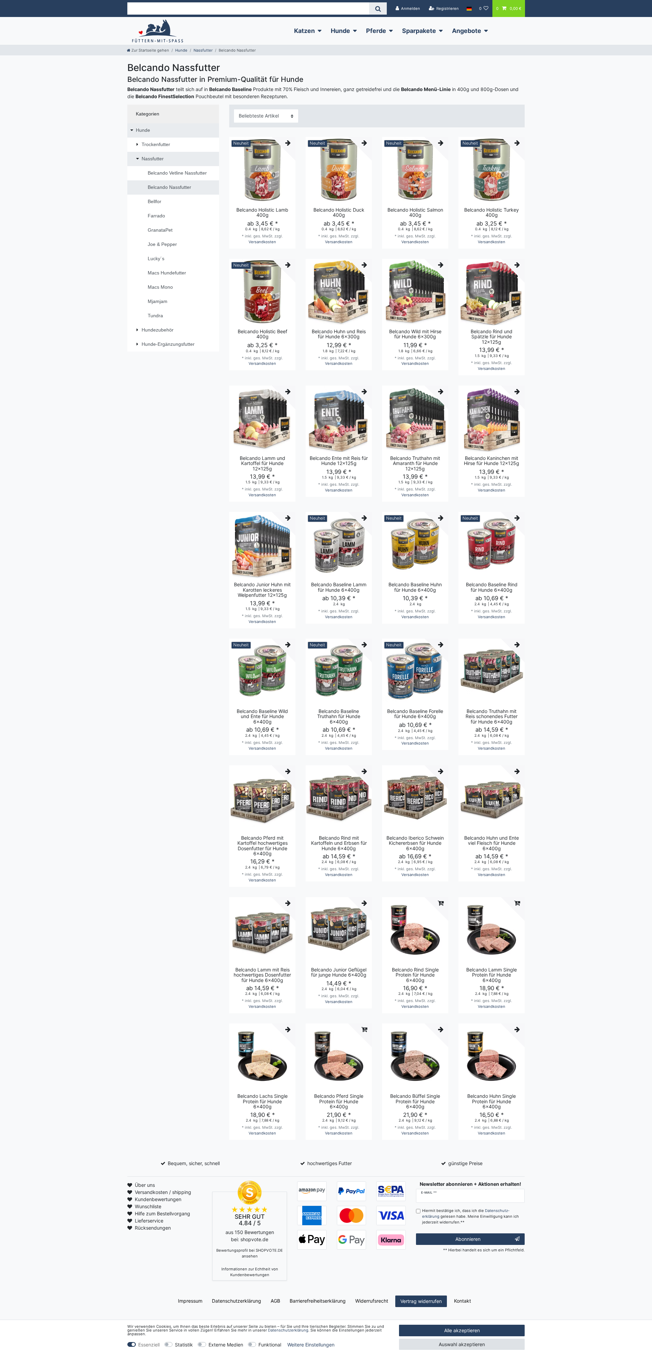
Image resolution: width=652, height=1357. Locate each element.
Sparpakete (419, 30)
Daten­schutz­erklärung (236, 1301)
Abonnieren (468, 1239)
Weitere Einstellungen (310, 1344)
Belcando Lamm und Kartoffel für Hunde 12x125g (262, 463)
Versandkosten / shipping (163, 1192)
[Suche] (377, 8)
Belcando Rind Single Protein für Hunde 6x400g (415, 975)
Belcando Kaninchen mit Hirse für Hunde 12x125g (491, 461)
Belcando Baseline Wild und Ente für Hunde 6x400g (262, 716)
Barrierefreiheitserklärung (318, 1301)
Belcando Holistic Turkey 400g (491, 212)
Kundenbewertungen (158, 1199)
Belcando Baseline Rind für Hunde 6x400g (492, 587)
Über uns (145, 1185)
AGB (275, 1301)
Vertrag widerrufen (421, 1301)
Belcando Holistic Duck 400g (338, 212)
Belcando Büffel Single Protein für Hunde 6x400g (415, 1101)
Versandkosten (262, 241)
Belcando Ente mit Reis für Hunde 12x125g (339, 461)
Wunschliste (148, 1206)
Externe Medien (226, 1344)
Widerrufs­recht (371, 1301)
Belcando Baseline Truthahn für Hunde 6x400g (338, 716)
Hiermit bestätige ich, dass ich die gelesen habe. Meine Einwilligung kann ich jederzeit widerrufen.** (470, 1216)
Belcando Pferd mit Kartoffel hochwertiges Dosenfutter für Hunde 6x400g (262, 845)
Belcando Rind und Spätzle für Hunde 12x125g (491, 336)
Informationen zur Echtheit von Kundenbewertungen (249, 1272)
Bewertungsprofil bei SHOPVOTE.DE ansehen (249, 1253)
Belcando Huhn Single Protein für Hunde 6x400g (491, 1101)
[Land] (469, 8)
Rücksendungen (153, 1228)
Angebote (466, 30)
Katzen (304, 30)
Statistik (184, 1344)
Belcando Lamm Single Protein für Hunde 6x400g (491, 975)
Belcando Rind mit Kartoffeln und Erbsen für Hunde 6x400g (339, 843)
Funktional (269, 1344)
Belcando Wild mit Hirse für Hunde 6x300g (415, 334)
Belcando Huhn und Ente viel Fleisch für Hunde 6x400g (491, 843)
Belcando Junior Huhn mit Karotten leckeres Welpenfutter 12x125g (262, 589)
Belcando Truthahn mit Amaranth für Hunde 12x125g (415, 463)
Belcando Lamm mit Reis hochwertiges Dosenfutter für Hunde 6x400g (262, 975)
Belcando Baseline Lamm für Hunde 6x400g (338, 587)
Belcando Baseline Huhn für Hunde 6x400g (415, 587)
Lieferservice (149, 1221)
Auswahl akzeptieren (462, 1344)
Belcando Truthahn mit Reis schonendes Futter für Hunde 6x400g (492, 716)
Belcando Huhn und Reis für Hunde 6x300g (339, 334)
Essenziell (149, 1344)
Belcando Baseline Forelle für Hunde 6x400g (415, 714)
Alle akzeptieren (462, 1330)
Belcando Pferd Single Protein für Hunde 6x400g (338, 1101)
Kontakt (462, 1301)
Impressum (190, 1301)
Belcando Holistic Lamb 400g (262, 212)
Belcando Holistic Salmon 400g (415, 212)
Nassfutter (203, 50)
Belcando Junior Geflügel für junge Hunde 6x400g (338, 972)
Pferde (376, 30)
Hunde (340, 30)
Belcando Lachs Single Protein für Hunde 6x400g (262, 1101)
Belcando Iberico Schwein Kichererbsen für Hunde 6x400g (415, 843)
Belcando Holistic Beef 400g (262, 334)
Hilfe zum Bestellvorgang (162, 1213)
